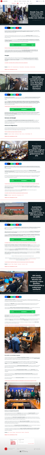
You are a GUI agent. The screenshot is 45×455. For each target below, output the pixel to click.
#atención (22, 432)
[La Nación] (4, 1)
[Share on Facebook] (6, 28)
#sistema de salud (18, 432)
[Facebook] (34, 449)
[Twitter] (36, 449)
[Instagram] (38, 449)
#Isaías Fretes (27, 432)
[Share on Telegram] (14, 28)
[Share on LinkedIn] (20, 28)
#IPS (8, 432)
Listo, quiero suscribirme (31, 443)
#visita (11, 432)
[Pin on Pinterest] (17, 28)
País (36, 273)
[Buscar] (43, 1)
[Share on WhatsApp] (11, 28)
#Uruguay (13, 432)
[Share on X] (8, 28)
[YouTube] (39, 449)
